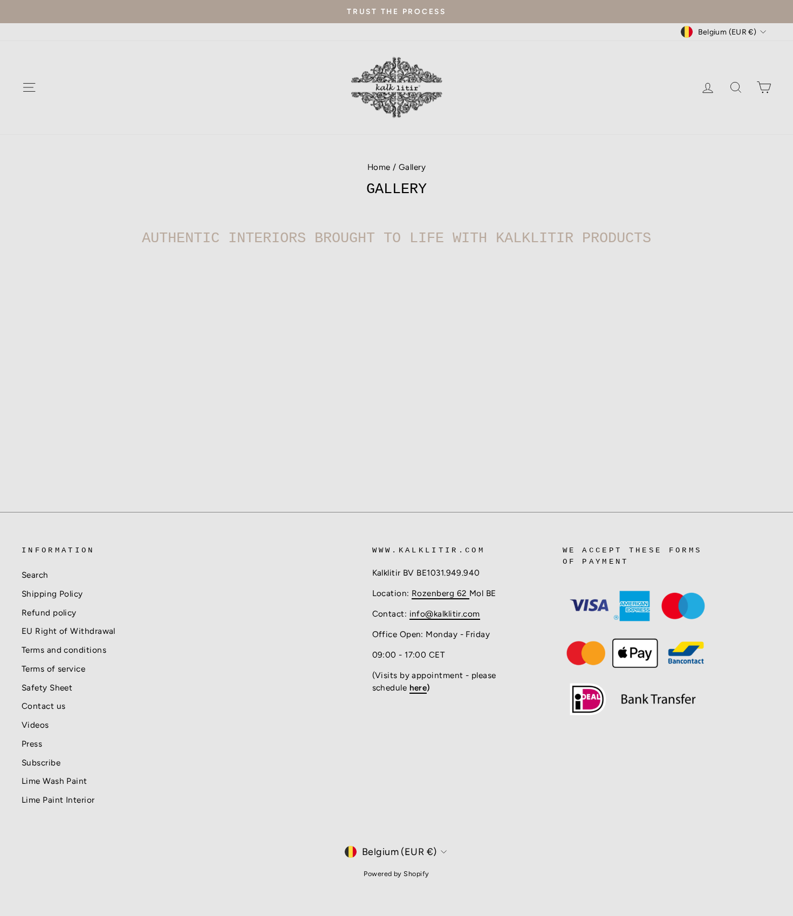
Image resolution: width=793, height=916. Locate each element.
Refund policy (49, 612)
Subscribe (41, 762)
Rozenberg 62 (440, 593)
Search (35, 575)
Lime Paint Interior (58, 800)
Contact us (44, 706)
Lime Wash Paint (54, 781)
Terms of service (53, 669)
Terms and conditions (64, 650)
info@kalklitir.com (444, 614)
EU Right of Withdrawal (68, 631)
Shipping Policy (52, 594)
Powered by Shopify (396, 874)
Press (32, 744)
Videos (35, 725)
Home (379, 167)
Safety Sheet (47, 687)
